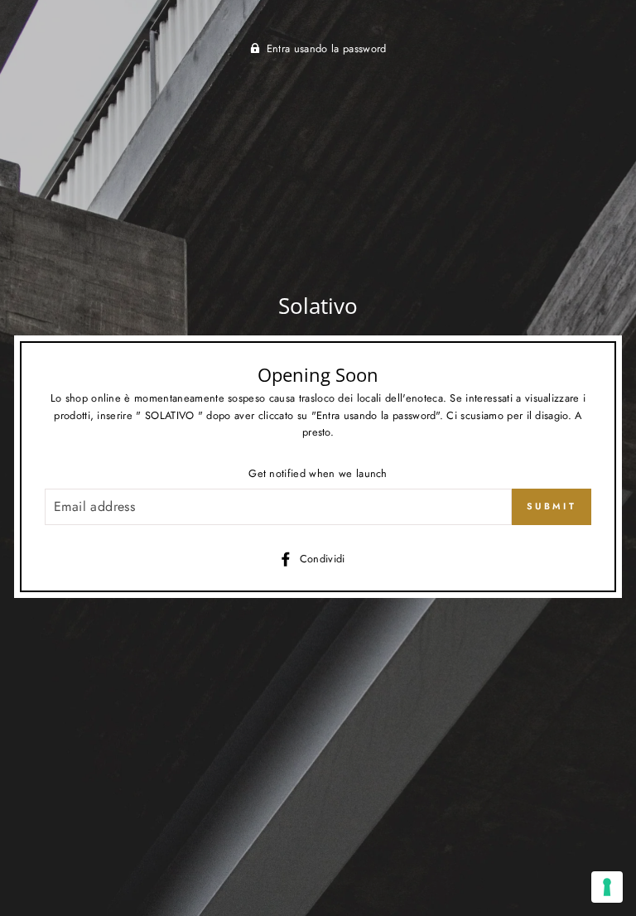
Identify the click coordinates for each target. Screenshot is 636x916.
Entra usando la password (327, 48)
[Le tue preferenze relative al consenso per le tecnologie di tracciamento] (607, 887)
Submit (551, 506)
